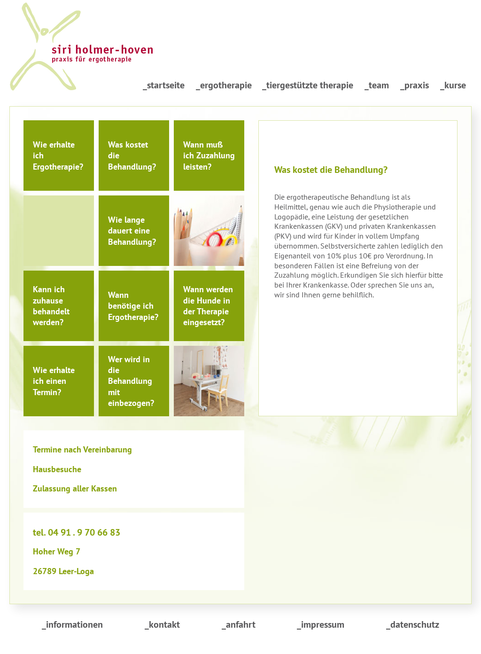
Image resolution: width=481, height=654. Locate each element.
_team (377, 85)
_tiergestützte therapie (307, 85)
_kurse (453, 85)
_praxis (414, 85)
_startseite (164, 85)
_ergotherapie (224, 85)
